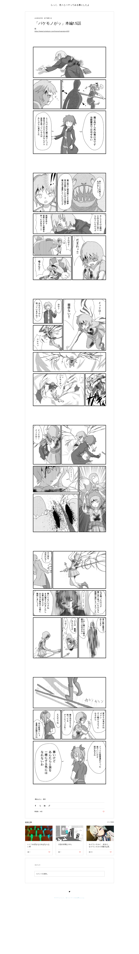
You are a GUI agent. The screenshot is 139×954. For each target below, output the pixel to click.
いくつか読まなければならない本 (38, 845)
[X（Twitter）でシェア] (40, 806)
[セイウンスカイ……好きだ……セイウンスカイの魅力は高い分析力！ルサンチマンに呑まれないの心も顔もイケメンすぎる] (100, 833)
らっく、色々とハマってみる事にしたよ (70, 4)
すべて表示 (110, 822)
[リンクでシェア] (49, 806)
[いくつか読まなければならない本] (38, 833)
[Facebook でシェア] (35, 806)
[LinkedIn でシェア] (45, 806)
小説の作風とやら (65, 844)
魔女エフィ (38, 799)
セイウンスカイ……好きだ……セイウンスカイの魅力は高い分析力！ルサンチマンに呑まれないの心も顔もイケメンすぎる (100, 845)
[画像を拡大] (69, 100)
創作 (44, 799)
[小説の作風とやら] (69, 833)
